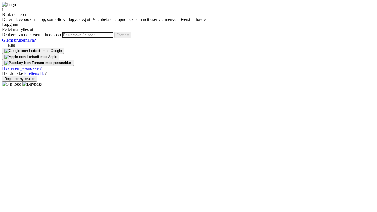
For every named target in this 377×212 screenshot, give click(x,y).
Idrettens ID (34, 73)
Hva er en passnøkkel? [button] (22, 68)
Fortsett (122, 35)
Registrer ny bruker (19, 79)
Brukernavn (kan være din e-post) (32, 34)
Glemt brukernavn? (19, 40)
